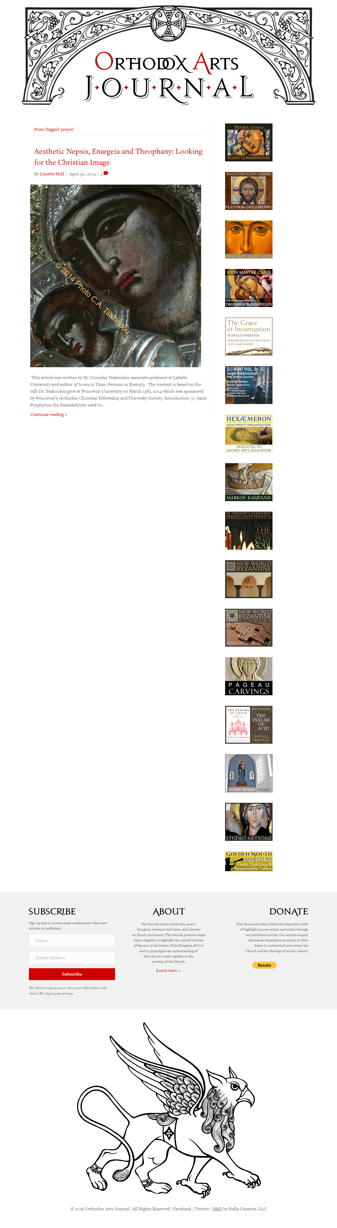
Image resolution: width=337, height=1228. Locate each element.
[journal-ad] (248, 676)
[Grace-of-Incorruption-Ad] (248, 336)
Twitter (202, 1209)
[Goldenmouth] (248, 861)
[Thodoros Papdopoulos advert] (248, 287)
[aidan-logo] (248, 239)
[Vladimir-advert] (248, 190)
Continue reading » (48, 414)
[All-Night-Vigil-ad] (248, 384)
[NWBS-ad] (248, 627)
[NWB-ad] (248, 578)
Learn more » (168, 970)
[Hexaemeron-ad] (248, 433)
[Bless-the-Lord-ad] (248, 530)
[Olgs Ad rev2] (248, 142)
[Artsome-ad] (248, 821)
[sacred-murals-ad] (248, 773)
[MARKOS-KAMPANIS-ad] (248, 481)
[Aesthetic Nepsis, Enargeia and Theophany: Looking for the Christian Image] (115, 275)
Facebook (182, 1209)
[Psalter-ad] (248, 724)
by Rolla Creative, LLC (240, 1209)
